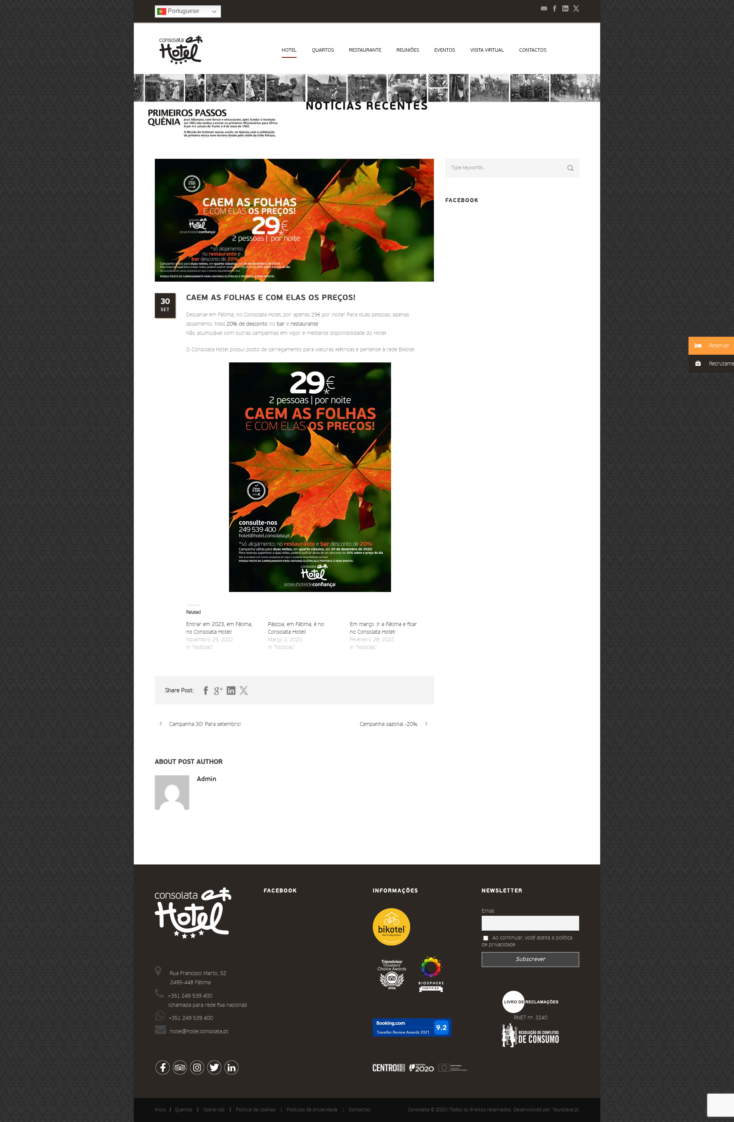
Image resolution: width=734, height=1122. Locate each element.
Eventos (444, 50)
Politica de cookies (256, 1109)
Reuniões (407, 50)
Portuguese (182, 11)
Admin (206, 779)
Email (488, 911)
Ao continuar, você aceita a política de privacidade (527, 941)
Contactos (532, 50)
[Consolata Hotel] (431, 974)
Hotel (289, 50)
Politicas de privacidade (312, 1109)
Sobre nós (214, 1109)
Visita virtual (487, 50)
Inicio (160, 1109)
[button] (711, 346)
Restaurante (365, 50)
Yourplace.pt (565, 1109)
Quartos (323, 50)
